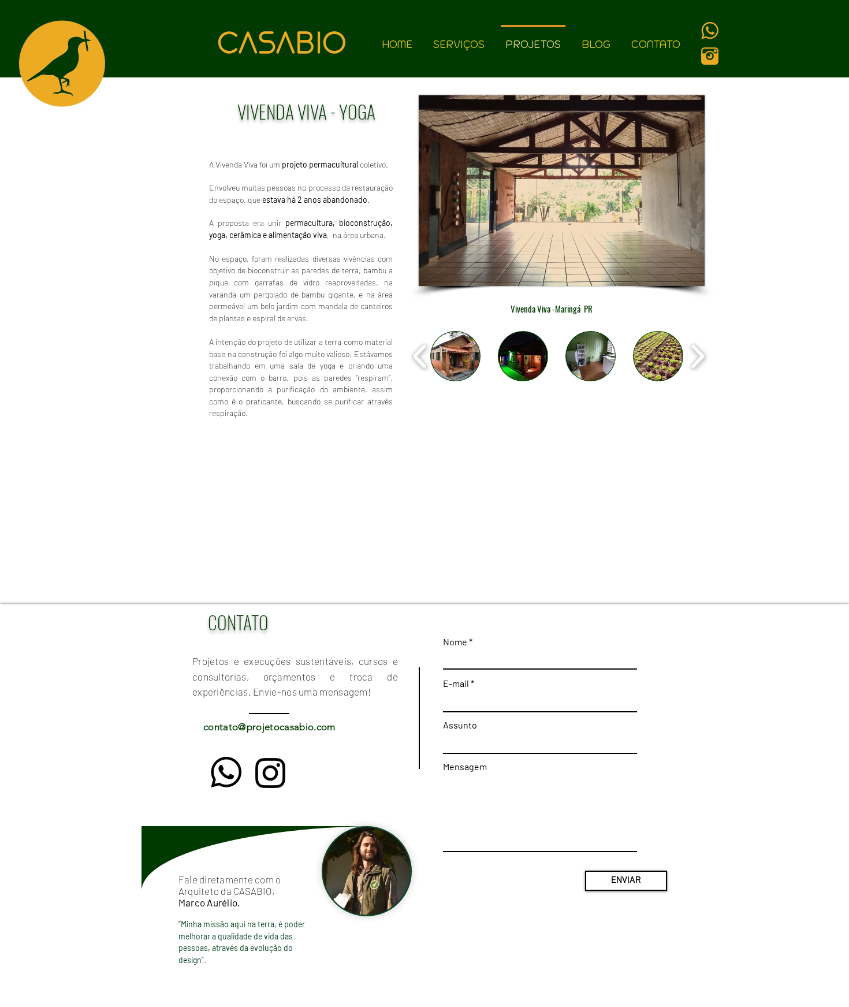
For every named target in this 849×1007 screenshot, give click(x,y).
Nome (455, 641)
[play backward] (420, 356)
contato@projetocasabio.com (269, 727)
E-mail (456, 683)
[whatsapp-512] (709, 30)
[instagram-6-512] (709, 56)
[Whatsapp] (226, 772)
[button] (455, 356)
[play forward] (697, 356)
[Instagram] (270, 773)
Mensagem (465, 766)
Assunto (460, 725)
